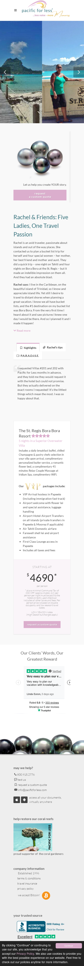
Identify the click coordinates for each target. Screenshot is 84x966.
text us (21, 779)
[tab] (28, 347)
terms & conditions (29, 878)
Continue (68, 945)
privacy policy (25, 888)
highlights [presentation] (29, 347)
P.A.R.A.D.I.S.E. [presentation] (29, 355)
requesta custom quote (40, 195)
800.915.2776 (26, 774)
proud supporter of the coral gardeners (38, 853)
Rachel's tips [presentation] (54, 347)
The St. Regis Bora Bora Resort (39, 433)
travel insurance (27, 883)
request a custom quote (32, 784)
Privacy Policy (25, 953)
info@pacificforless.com (32, 790)
